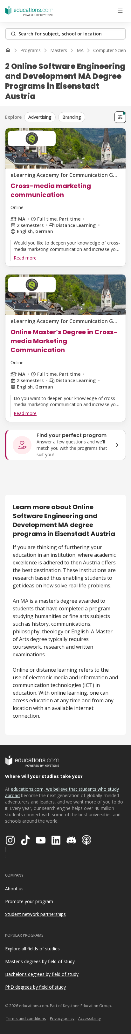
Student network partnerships (35, 914)
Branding (71, 117)
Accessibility (89, 1018)
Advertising (40, 117)
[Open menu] (120, 11)
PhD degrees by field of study (35, 987)
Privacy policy (62, 1018)
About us (14, 889)
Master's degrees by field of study (40, 961)
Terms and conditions (26, 1018)
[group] (68, 117)
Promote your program (29, 901)
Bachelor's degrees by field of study (42, 974)
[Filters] (120, 117)
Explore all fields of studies (32, 949)
